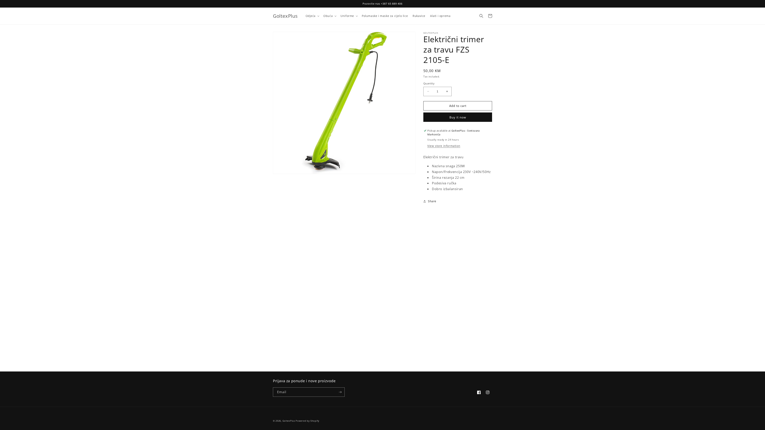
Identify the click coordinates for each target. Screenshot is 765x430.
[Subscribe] (340, 392)
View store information (443, 146)
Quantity (428, 83)
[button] (312, 16)
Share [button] (432, 201)
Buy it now (457, 117)
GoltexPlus (288, 420)
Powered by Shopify (307, 420)
